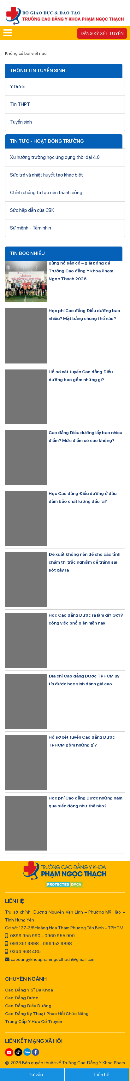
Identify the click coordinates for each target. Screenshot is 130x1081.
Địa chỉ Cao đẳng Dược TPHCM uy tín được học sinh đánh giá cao (84, 679)
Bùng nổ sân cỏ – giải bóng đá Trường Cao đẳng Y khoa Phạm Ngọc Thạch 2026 (81, 270)
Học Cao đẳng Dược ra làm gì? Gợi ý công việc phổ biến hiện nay (86, 619)
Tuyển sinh (21, 122)
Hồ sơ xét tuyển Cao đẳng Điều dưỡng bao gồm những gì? (81, 375)
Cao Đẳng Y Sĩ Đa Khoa (29, 989)
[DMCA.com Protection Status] (65, 885)
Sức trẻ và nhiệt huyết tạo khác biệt (46, 175)
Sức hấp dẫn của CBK (32, 210)
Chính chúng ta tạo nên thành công (46, 192)
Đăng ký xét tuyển (102, 33)
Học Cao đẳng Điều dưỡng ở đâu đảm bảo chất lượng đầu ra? (82, 497)
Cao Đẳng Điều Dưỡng (28, 1005)
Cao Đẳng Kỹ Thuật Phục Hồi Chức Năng (47, 1013)
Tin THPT (20, 104)
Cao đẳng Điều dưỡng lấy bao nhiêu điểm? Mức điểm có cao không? (85, 436)
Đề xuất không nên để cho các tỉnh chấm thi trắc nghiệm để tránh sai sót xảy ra (84, 562)
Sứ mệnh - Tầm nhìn (30, 228)
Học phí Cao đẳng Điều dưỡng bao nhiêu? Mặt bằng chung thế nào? (84, 314)
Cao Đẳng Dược (21, 997)
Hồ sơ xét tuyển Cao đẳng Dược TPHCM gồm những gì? (82, 741)
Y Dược (17, 87)
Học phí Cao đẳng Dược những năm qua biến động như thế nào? (85, 801)
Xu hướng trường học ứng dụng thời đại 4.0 (55, 157)
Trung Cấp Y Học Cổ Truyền (33, 1021)
